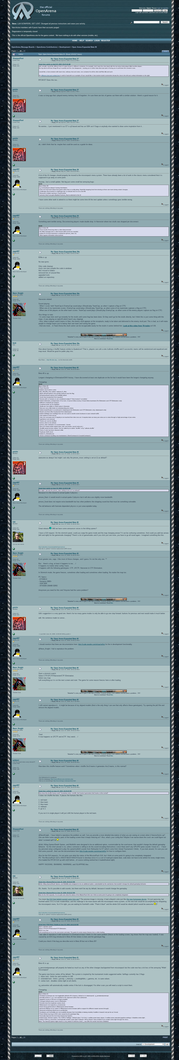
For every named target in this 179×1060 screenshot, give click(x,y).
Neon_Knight (18, 293)
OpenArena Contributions (47, 47)
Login (97, 41)
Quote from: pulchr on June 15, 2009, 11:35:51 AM (54, 488)
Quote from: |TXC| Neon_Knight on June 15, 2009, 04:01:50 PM (58, 924)
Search (89, 41)
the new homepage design (137, 899)
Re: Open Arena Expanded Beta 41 (64, 958)
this (112, 338)
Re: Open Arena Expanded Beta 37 (65, 59)
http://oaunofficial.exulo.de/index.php (62, 779)
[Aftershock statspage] (14, 774)
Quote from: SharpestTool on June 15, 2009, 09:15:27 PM (57, 882)
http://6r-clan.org (52, 360)
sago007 (16, 169)
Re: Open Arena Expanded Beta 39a (65, 252)
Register (105, 41)
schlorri (16, 760)
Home (74, 41)
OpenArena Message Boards (23, 47)
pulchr (15, 89)
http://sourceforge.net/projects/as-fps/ (64, 781)
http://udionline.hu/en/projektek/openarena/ (52, 547)
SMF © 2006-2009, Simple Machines (99, 1056)
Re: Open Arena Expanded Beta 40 (64, 368)
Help (81, 41)
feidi (14, 343)
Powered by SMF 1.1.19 (79, 1056)
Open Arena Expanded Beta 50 (84, 47)
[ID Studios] (14, 355)
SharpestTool (18, 58)
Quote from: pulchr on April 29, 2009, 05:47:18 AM (54, 64)
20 (24, 51)
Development (64, 47)
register (165, 8)
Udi (14, 522)
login (159, 8)
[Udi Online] (14, 549)
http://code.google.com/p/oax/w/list (91, 644)
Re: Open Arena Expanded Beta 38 (65, 170)
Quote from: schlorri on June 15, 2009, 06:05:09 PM (55, 791)
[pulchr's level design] (14, 116)
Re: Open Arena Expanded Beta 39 (65, 216)
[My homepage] (14, 195)
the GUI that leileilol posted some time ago (63, 899)
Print (166, 51)
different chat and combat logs (50, 75)
